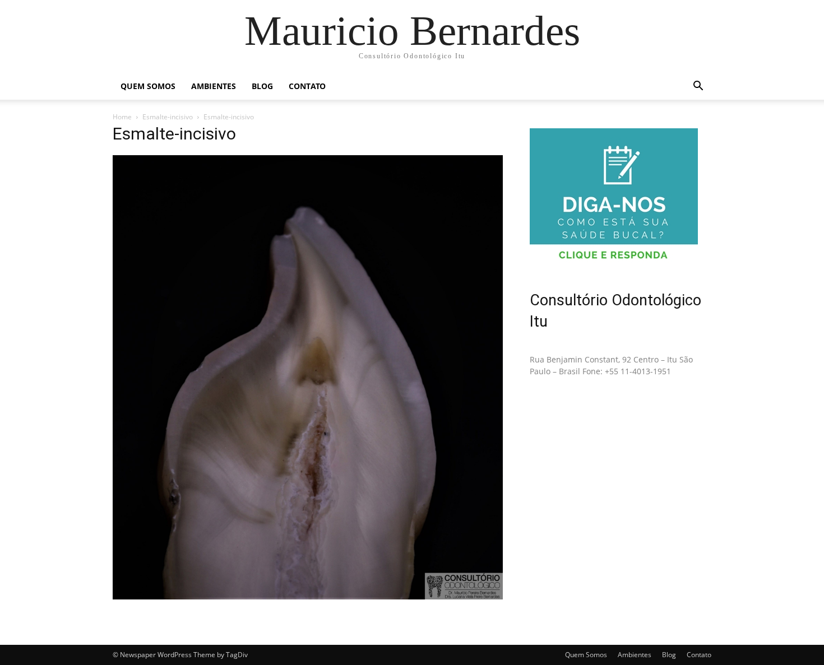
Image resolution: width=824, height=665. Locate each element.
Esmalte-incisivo (167, 117)
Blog (262, 86)
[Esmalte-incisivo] (308, 596)
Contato (307, 86)
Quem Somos (148, 86)
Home (122, 117)
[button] (697, 87)
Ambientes (213, 86)
